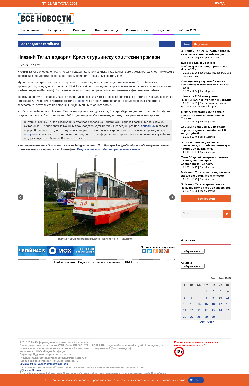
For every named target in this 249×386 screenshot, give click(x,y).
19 (184, 310)
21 (199, 310)
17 (220, 304)
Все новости (30, 30)
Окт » (211, 321)
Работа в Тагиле (137, 30)
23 (213, 310)
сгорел (79, 100)
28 (199, 316)
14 (199, 304)
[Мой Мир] (161, 251)
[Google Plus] (166, 251)
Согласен (196, 380)
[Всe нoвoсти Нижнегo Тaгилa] (46, 25)
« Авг (201, 321)
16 (213, 304)
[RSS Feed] (25, 3)
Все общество (207, 72)
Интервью (80, 30)
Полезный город (106, 30)
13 (191, 304)
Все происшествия (209, 57)
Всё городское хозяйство (39, 44)
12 (184, 304)
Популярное (201, 44)
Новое (186, 44)
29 (206, 316)
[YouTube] (31, 3)
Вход (220, 3)
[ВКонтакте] (144, 251)
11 (227, 297)
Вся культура (224, 72)
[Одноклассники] (155, 251)
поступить (31, 134)
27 (191, 316)
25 (227, 310)
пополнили (148, 126)
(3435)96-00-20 (28, 363)
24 (220, 310)
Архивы (186, 262)
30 (213, 316)
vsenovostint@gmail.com (53, 363)
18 (227, 304)
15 (206, 304)
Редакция (163, 30)
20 (191, 310)
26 (184, 316)
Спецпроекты (56, 30)
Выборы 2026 (187, 30)
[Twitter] (149, 251)
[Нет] (244, 380)
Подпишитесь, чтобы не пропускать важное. (109, 149)
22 (206, 310)
